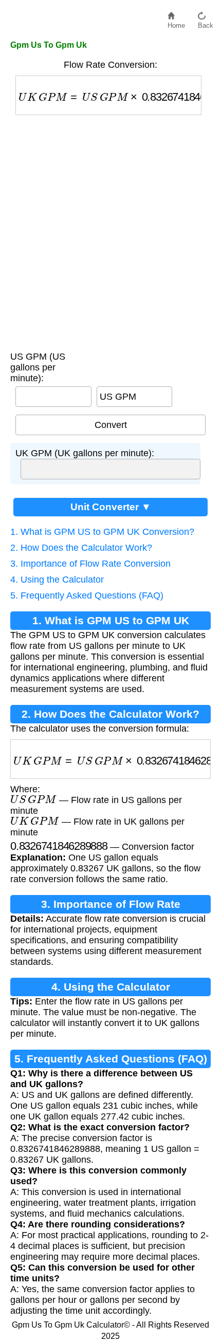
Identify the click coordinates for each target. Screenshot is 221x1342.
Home (176, 23)
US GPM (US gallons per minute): (37, 367)
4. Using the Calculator (57, 579)
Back (205, 23)
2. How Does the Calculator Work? (81, 548)
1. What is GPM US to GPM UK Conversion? (102, 532)
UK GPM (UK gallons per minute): (84, 453)
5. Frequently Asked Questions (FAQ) (86, 595)
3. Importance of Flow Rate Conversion (90, 563)
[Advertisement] (110, 230)
